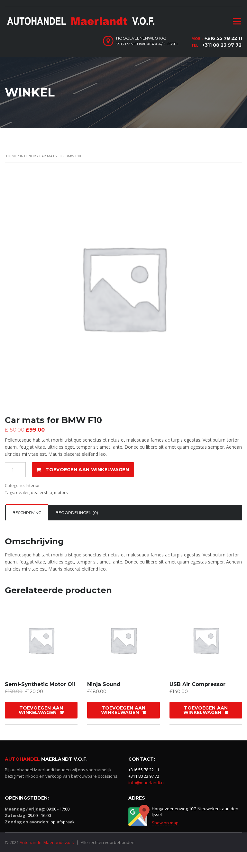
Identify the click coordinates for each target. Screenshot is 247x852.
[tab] (27, 512)
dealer (22, 492)
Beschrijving (27, 512)
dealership (41, 492)
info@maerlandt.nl (146, 782)
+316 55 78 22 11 (223, 38)
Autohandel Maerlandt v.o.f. (47, 842)
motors (61, 492)
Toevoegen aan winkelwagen (87, 469)
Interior (28, 155)
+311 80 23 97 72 (222, 45)
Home (11, 155)
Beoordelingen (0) (77, 512)
